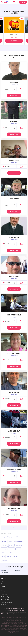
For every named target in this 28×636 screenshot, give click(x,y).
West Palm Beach (18, 541)
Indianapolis (18, 545)
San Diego (4, 537)
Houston (9, 556)
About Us (3, 604)
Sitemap (3, 584)
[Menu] (14, 2)
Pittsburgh (13, 552)
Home (2, 581)
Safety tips (4, 594)
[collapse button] (14, 528)
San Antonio (16, 556)
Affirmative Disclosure (7, 602)
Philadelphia (5, 552)
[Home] (5, 2)
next (16, 47)
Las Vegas (4, 549)
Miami (19, 537)
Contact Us (4, 586)
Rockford (17, 570)
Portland (18, 549)
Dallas (3, 556)
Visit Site (14, 41)
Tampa (10, 541)
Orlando (4, 541)
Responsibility (5, 599)
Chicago (11, 545)
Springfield (5, 572)
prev (11, 47)
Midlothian (5, 570)
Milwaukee (5, 560)
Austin (19, 552)
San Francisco (12, 537)
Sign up (23, 2)
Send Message (14, 95)
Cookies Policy (5, 597)
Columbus (4, 545)
